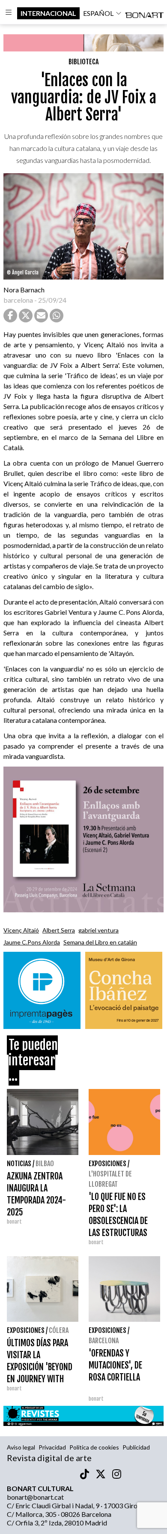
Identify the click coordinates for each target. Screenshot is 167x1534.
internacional (48, 13)
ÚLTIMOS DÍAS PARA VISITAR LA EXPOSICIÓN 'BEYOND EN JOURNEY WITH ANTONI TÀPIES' (39, 1367)
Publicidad (136, 1447)
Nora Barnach (24, 290)
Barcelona (104, 1340)
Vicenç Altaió (21, 930)
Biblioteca (83, 61)
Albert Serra (58, 930)
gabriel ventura (98, 930)
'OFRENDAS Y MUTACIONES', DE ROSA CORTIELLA (115, 1365)
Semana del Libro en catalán (100, 942)
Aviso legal (21, 1447)
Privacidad (52, 1447)
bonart (14, 1221)
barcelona (18, 300)
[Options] (8, 13)
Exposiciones (107, 1163)
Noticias (19, 1163)
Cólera (59, 1330)
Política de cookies (94, 1447)
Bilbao (45, 1163)
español (98, 13)
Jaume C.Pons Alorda (31, 942)
